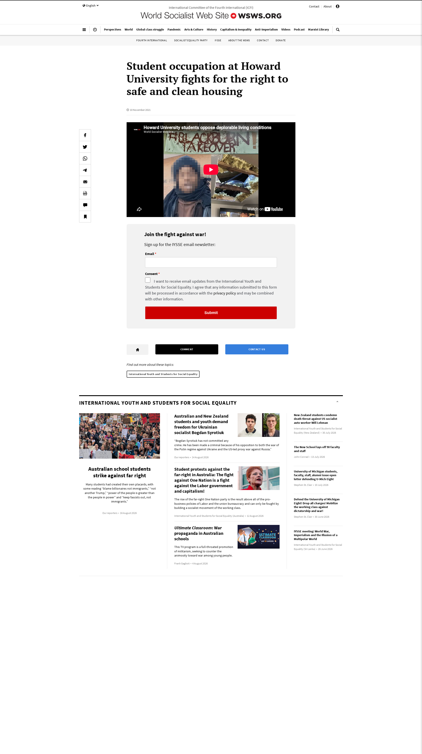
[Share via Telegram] (85, 170)
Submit (211, 313)
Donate (281, 40)
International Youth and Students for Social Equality (163, 374)
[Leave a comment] (85, 205)
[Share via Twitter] (85, 147)
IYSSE (218, 40)
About (328, 6)
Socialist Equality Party (190, 40)
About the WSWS (239, 40)
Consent (151, 274)
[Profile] (337, 7)
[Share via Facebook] (85, 135)
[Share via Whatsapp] (85, 158)
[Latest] (95, 31)
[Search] (338, 31)
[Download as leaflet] (85, 193)
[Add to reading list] (85, 216)
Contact (314, 6)
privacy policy (224, 293)
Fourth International (151, 40)
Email (149, 254)
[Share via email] (85, 181)
